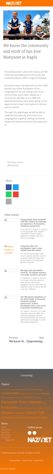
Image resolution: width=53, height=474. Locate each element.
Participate (5, 437)
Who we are (6, 430)
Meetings (45, 393)
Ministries (5, 432)
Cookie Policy (27, 460)
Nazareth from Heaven (21, 402)
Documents (5, 435)
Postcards (9, 407)
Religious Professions (24, 408)
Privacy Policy (15, 460)
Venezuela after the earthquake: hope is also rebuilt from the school (31, 248)
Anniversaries (5, 390)
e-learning (26, 375)
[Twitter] (29, 433)
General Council (26, 393)
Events (4, 398)
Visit (40, 412)
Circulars (31, 389)
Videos (31, 412)
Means (40, 408)
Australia (23, 390)
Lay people (37, 398)
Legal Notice (38, 460)
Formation (11, 398)
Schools (39, 390)
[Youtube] (34, 433)
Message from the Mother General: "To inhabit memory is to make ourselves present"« (33, 272)
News (20, 162)
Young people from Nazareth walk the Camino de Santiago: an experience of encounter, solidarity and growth (33, 222)
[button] (42, 3)
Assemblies (15, 390)
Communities (10, 393)
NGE (44, 403)
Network (47, 408)
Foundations (20, 398)
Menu (4, 423)
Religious (8, 412)
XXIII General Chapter (34, 417)
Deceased (37, 394)
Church (28, 397)
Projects (35, 408)
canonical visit (11, 417)
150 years (11, 162)
